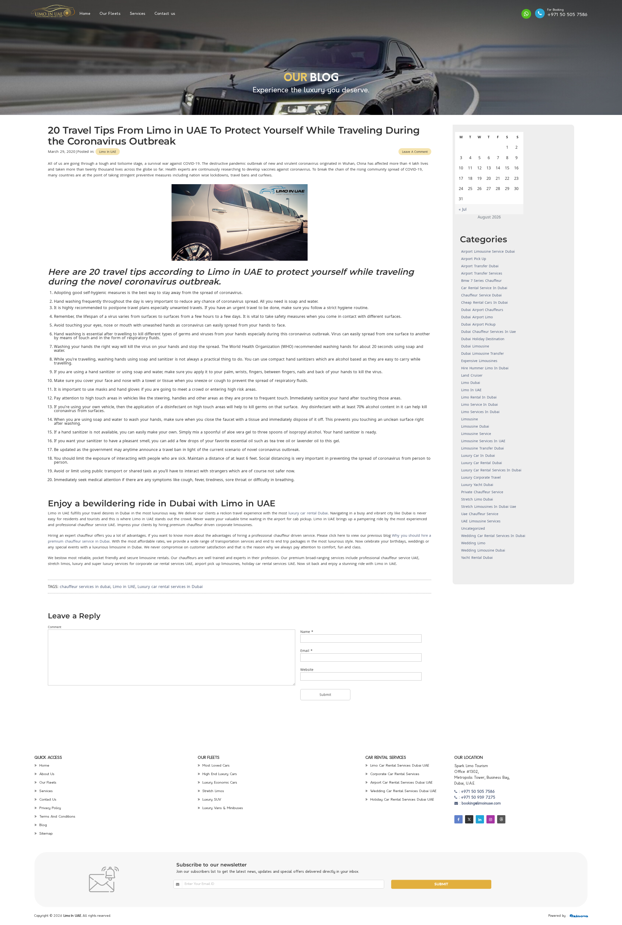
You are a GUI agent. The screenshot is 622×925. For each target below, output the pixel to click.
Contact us (165, 14)
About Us (46, 774)
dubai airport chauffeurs (482, 309)
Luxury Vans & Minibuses (222, 808)
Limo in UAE (107, 152)
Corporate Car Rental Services (394, 774)
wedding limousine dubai (483, 550)
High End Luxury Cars (219, 774)
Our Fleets (110, 14)
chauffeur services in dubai (85, 586)
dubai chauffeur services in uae (488, 331)
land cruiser (472, 375)
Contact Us (47, 800)
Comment (54, 627)
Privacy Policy (49, 808)
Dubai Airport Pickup (478, 324)
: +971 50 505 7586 (476, 792)
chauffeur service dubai (481, 295)
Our (295, 78)
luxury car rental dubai (481, 462)
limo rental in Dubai (479, 397)
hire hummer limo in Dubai (485, 368)
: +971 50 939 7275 (476, 798)
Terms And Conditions (56, 817)
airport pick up (473, 258)
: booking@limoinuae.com (479, 803)
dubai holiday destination (482, 339)
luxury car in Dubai (478, 455)
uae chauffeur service (479, 513)
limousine (469, 419)
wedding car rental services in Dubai (493, 535)
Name (305, 631)
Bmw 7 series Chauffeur (481, 280)
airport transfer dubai (480, 266)
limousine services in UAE (483, 441)
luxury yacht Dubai (477, 484)
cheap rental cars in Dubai (484, 302)
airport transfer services (481, 273)
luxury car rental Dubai (308, 512)
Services (138, 14)
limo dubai (470, 382)
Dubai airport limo (477, 317)
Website (306, 669)
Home (85, 14)
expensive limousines (479, 360)
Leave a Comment (415, 152)
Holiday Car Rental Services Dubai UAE (401, 800)
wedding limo (473, 543)
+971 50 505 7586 (567, 15)
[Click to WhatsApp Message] (526, 14)
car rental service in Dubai (484, 287)
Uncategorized (473, 528)
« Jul (462, 209)
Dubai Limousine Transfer (482, 353)
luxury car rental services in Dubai (491, 470)
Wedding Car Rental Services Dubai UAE (402, 791)
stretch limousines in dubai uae (488, 506)
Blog (42, 825)
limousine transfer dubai (482, 448)
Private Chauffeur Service (482, 492)
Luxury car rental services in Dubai (170, 586)
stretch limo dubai (477, 499)
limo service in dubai (479, 404)
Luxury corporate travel (481, 477)
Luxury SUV (211, 800)
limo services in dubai (480, 411)
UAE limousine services (481, 521)
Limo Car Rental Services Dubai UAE (399, 766)
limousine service (476, 433)
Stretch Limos (212, 791)
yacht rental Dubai (477, 557)
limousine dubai (475, 426)
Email (304, 650)
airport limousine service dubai (488, 251)
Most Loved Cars (215, 766)
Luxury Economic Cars (219, 783)
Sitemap (45, 834)
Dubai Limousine (475, 346)
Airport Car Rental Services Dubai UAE (400, 783)
